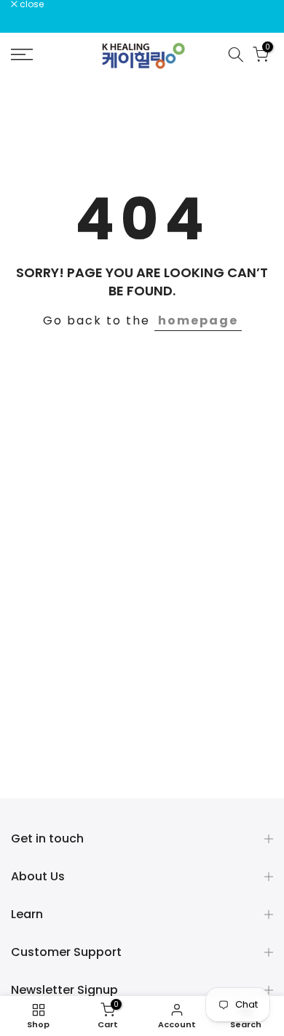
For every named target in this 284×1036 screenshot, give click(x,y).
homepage (198, 320)
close (30, 4)
